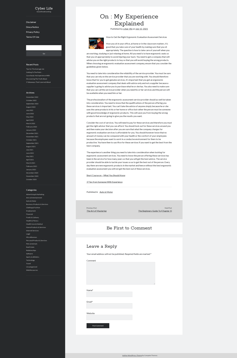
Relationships (31, 250)
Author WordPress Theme (132, 355)
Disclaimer (31, 22)
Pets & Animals (31, 244)
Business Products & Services (37, 204)
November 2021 (32, 137)
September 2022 (32, 104)
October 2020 (31, 179)
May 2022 (29, 117)
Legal (28, 234)
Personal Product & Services (36, 240)
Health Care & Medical (34, 224)
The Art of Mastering (97, 211)
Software (29, 254)
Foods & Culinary (32, 217)
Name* (90, 290)
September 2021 (32, 143)
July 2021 (29, 150)
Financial (29, 214)
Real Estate (30, 247)
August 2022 (31, 107)
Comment (91, 260)
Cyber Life (44, 8)
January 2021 (31, 170)
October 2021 (31, 140)
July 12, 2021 (142, 28)
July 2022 (29, 110)
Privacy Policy (33, 32)
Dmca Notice (32, 27)
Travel (28, 263)
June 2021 (30, 153)
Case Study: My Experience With (38, 76)
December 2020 (32, 173)
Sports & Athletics (32, 257)
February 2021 (31, 166)
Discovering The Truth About (36, 79)
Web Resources (32, 270)
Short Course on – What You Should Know (106, 175)
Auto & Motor (31, 201)
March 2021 (30, 163)
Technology (30, 260)
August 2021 (31, 146)
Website (91, 313)
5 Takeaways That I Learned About (38, 82)
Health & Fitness (32, 221)
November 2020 (32, 176)
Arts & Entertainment (34, 198)
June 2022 (30, 114)
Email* (90, 301)
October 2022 (31, 100)
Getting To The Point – (34, 72)
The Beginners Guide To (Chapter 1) (155, 211)
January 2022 (31, 130)
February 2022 (31, 127)
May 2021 (29, 156)
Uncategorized (31, 267)
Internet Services (32, 231)
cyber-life (127, 28)
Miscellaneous (31, 237)
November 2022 (32, 97)
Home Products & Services (36, 227)
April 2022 (30, 120)
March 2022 (30, 123)
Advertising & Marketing (35, 194)
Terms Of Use (32, 37)
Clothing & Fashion (33, 208)
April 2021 (30, 160)
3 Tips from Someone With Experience (104, 182)
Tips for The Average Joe (35, 69)
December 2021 (32, 133)
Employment (31, 211)
